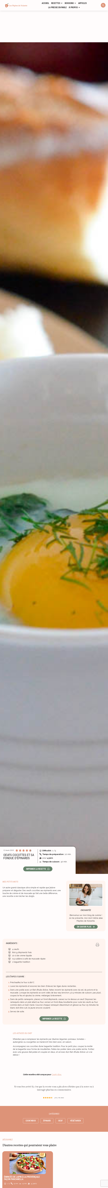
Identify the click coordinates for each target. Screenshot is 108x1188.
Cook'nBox (31, 1120)
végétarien (75, 1120)
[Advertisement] (54, 26)
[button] (57, 3)
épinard (47, 1120)
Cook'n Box (56, 1074)
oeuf (60, 1120)
